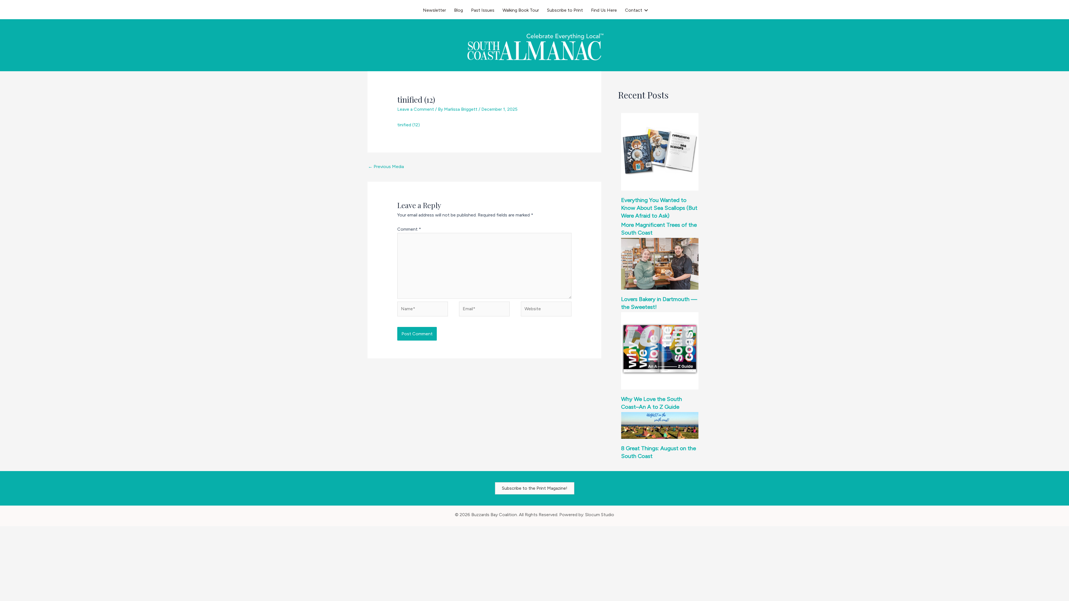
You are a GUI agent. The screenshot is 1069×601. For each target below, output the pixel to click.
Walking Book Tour (520, 10)
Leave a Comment (415, 109)
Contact (633, 10)
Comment (409, 229)
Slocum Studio (599, 514)
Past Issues (482, 10)
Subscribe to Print (565, 10)
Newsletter (434, 10)
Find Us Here (604, 10)
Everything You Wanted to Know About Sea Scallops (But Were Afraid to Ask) (659, 208)
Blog (458, 10)
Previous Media (386, 166)
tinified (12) (408, 124)
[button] (646, 10)
